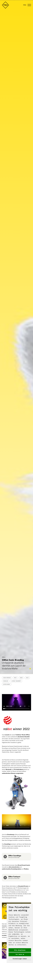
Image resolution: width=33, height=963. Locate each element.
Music (15, 677)
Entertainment (6, 684)
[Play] (5, 856)
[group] (5, 856)
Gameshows (5, 926)
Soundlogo (5, 681)
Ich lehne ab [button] (20, 954)
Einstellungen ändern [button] (20, 958)
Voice (27, 677)
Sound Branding (7, 677)
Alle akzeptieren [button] (19, 950)
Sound (21, 677)
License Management (16, 681)
